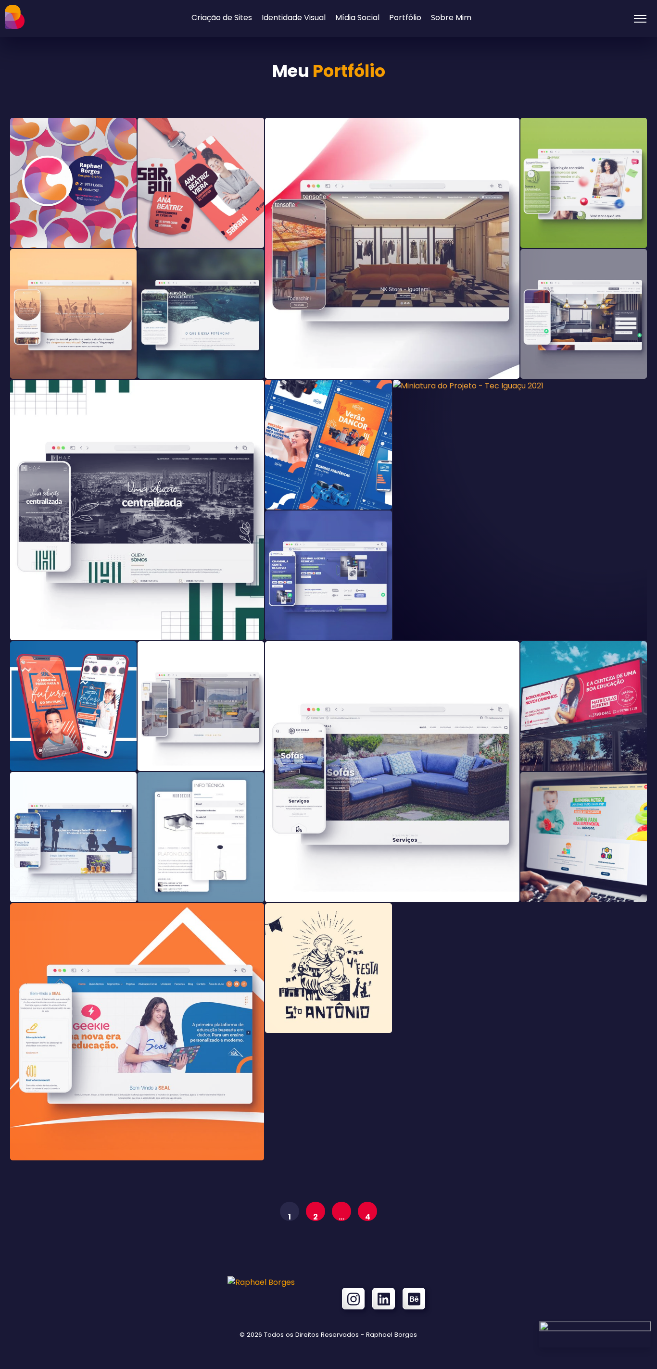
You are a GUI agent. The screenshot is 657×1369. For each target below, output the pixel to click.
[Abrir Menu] (640, 19)
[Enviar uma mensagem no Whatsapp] (595, 1328)
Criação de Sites (221, 17)
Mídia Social (357, 17)
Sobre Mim (451, 17)
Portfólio (405, 17)
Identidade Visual (294, 17)
